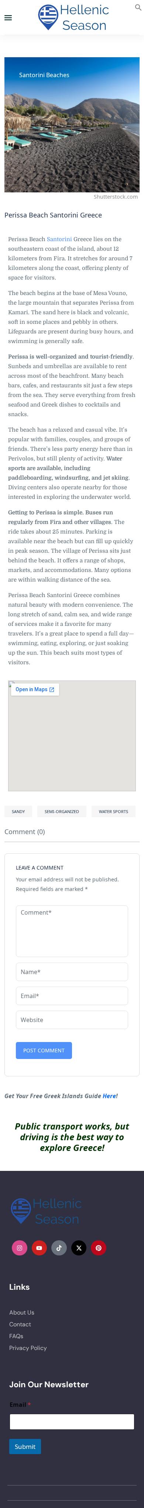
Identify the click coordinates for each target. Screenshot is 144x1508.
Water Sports (113, 811)
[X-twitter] (79, 1248)
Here (109, 1096)
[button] (138, 7)
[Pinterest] (98, 1248)
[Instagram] (19, 1248)
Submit (25, 1446)
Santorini (59, 239)
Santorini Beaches (44, 75)
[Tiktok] (59, 1248)
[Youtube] (39, 1248)
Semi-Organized (62, 811)
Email (20, 1404)
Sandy (18, 811)
